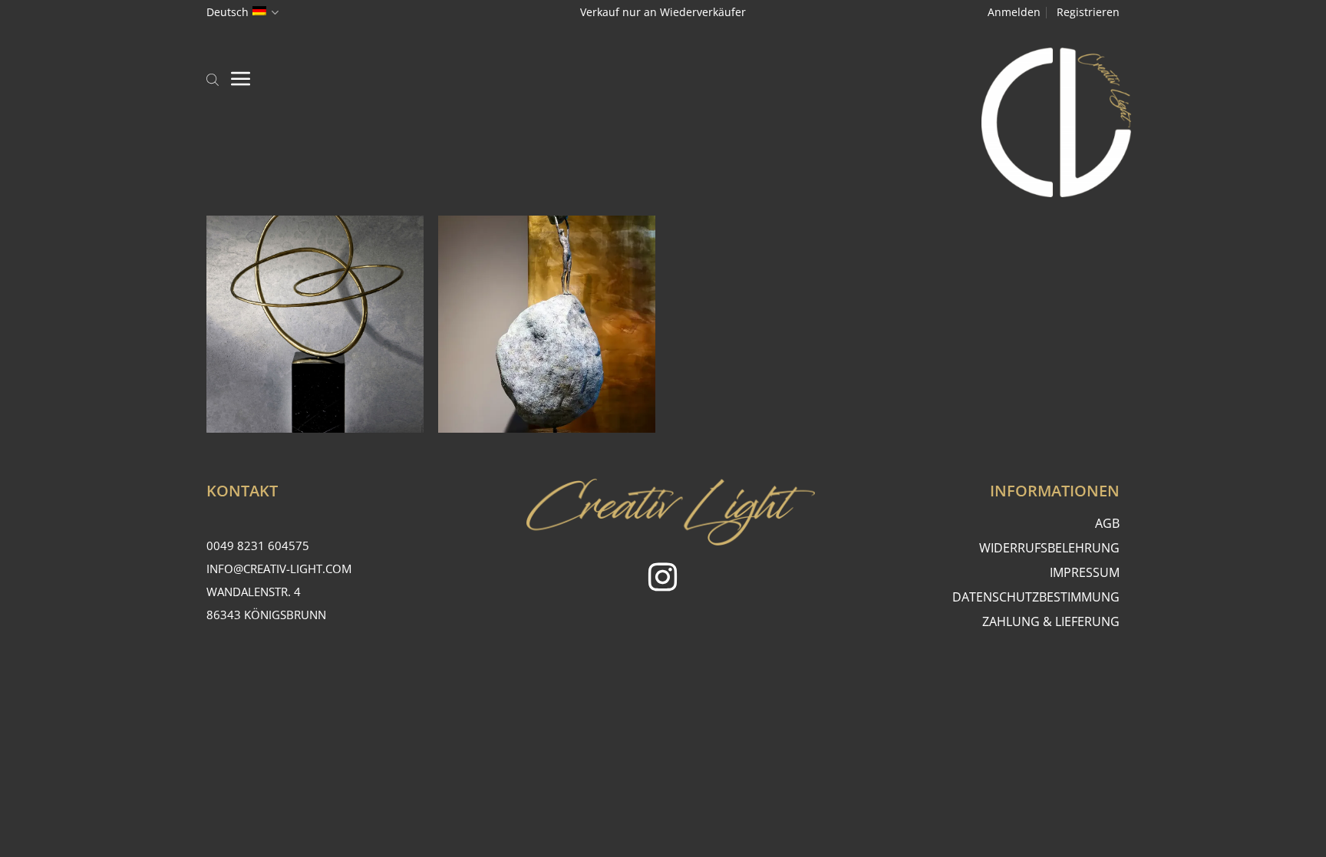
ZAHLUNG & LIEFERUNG (1051, 621)
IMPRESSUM (1085, 572)
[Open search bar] (212, 78)
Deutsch (227, 12)
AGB (1107, 523)
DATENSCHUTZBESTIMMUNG (1036, 596)
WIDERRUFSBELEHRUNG (1049, 547)
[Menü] (240, 78)
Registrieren (1088, 12)
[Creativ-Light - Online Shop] (663, 122)
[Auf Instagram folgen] (662, 579)
